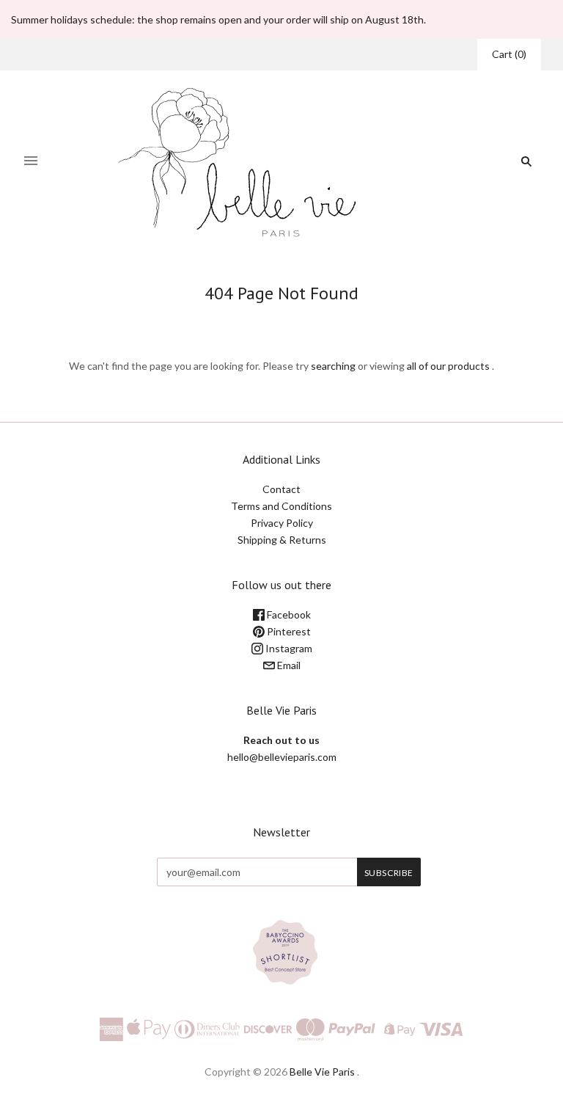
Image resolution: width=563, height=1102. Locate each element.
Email (288, 665)
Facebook (288, 614)
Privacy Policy (282, 523)
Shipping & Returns (282, 539)
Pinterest (288, 631)
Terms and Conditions (281, 506)
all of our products (448, 366)
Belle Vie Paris (322, 1071)
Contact (281, 489)
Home (268, 319)
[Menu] (31, 161)
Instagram (287, 648)
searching (333, 366)
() (509, 54)
